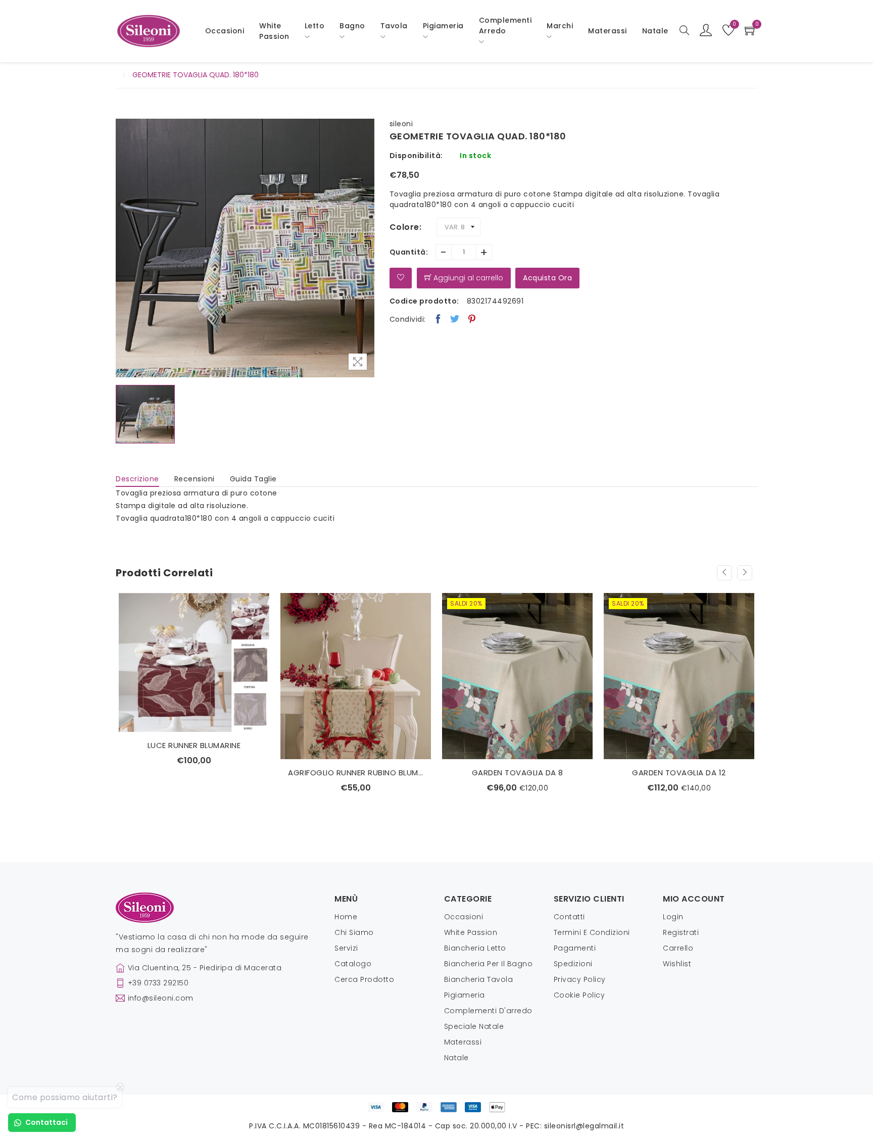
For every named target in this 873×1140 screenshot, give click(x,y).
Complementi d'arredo (488, 1011)
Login (673, 917)
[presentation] (724, 572)
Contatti (569, 917)
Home (345, 917)
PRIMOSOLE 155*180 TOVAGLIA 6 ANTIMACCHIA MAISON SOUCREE (679, 772)
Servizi (346, 948)
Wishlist (677, 964)
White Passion (274, 31)
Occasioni (225, 31)
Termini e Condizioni (592, 932)
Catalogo (352, 964)
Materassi (607, 31)
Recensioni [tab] (194, 479)
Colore (404, 227)
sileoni (401, 124)
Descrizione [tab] (137, 479)
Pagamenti (575, 948)
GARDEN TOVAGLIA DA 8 (356, 772)
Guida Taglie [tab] (253, 479)
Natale (456, 1058)
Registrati (681, 932)
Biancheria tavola (478, 979)
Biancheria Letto (475, 948)
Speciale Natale (474, 1026)
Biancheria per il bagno (488, 964)
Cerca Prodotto (364, 979)
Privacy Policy (580, 979)
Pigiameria (464, 995)
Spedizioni (573, 964)
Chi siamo (354, 932)
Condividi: (408, 319)
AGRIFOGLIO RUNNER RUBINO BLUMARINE (194, 772)
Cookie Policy (579, 995)
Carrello (678, 948)
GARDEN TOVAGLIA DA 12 (517, 772)
